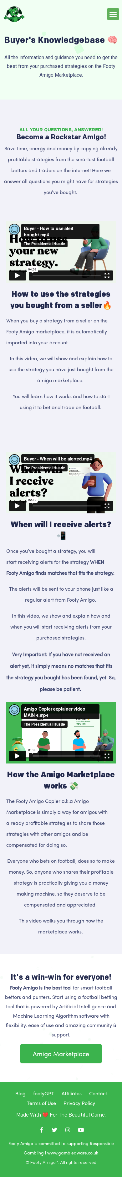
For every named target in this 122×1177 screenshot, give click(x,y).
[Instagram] (67, 1130)
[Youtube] (80, 1130)
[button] (113, 14)
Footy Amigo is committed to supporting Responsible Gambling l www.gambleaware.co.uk (61, 1148)
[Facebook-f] (41, 1130)
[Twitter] (54, 1130)
